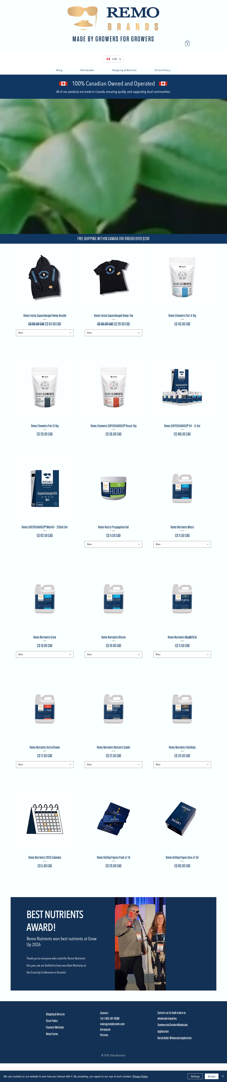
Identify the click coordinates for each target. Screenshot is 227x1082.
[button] (187, 43)
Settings (195, 1076)
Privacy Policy (140, 1076)
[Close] (223, 1076)
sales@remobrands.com (112, 1024)
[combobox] (45, 332)
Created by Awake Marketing (113, 1059)
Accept (211, 1076)
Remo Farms (52, 1034)
